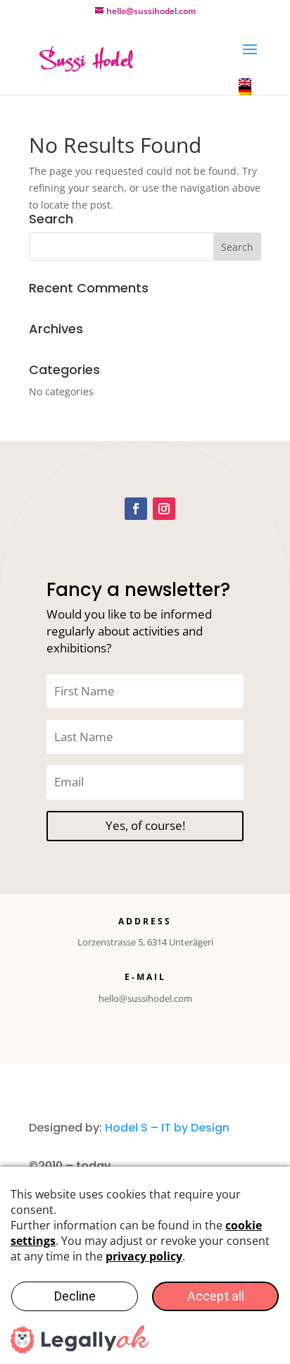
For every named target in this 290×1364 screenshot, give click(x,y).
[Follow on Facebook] (136, 508)
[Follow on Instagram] (164, 508)
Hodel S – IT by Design (167, 1128)
